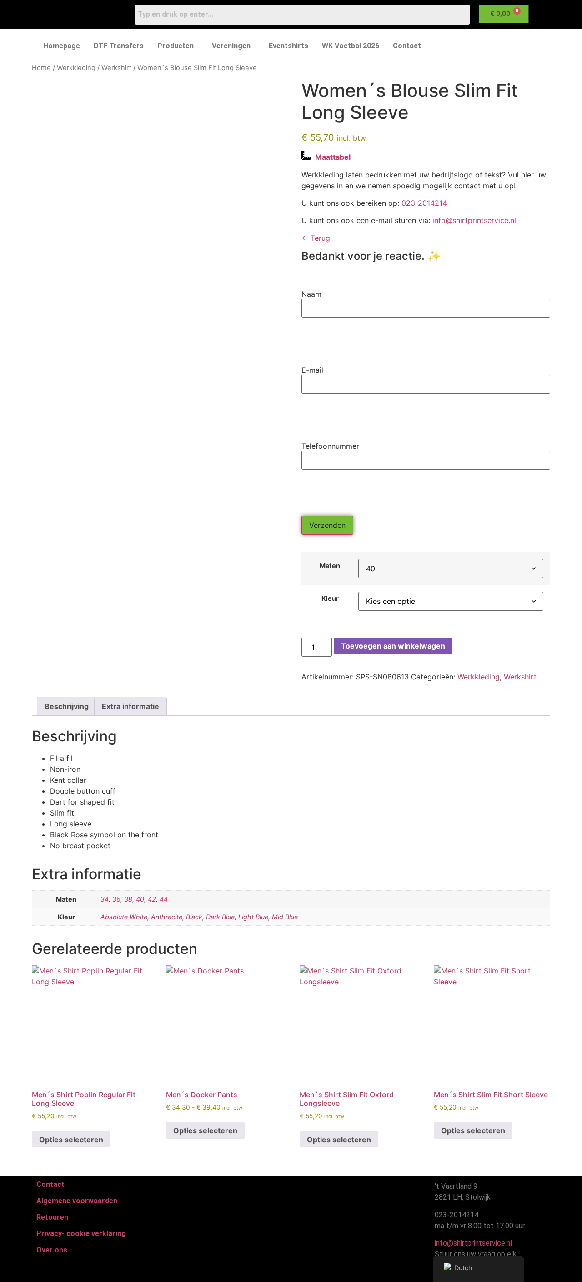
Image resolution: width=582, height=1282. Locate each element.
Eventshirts (288, 45)
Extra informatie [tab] (130, 706)
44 (164, 899)
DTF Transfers (119, 45)
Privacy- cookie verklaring (81, 1233)
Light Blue (253, 917)
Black (194, 917)
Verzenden (327, 525)
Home (41, 68)
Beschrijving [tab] (67, 706)
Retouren (52, 1217)
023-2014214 (424, 203)
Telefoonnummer (330, 446)
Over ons (51, 1250)
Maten (330, 565)
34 (104, 899)
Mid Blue (285, 917)
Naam (311, 294)
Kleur (330, 598)
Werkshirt (116, 68)
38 (128, 899)
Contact (407, 45)
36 (116, 899)
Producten (175, 45)
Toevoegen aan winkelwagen (393, 645)
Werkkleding (76, 68)
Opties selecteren (71, 1139)
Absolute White (123, 917)
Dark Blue (220, 917)
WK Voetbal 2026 (350, 45)
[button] (178, 46)
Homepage (61, 45)
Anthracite (166, 917)
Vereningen (231, 45)
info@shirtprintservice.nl (474, 220)
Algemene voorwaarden (76, 1200)
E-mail (312, 370)
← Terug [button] (315, 238)
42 (152, 899)
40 (140, 899)
